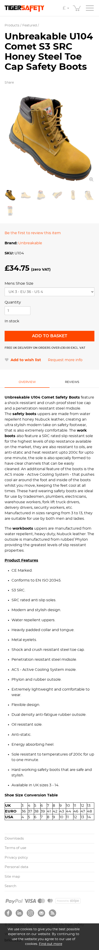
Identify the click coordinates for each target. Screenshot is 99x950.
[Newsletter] (41, 913)
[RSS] (52, 913)
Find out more (50, 944)
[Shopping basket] (77, 8)
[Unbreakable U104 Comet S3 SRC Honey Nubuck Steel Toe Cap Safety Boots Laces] (88, 195)
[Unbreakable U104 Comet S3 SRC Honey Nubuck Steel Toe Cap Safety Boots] (49, 138)
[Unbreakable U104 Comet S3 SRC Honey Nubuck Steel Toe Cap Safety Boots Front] (73, 195)
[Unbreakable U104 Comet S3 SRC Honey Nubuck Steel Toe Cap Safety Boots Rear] (10, 211)
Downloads (14, 838)
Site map (12, 876)
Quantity (13, 302)
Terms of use (15, 848)
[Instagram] (30, 913)
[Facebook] (8, 913)
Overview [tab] (27, 382)
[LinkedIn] (19, 913)
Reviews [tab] (72, 382)
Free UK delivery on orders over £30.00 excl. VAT (45, 347)
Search (10, 886)
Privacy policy (16, 857)
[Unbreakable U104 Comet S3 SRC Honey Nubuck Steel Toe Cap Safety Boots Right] (26, 195)
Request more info (65, 360)
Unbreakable (30, 243)
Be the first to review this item (33, 233)
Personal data (16, 867)
